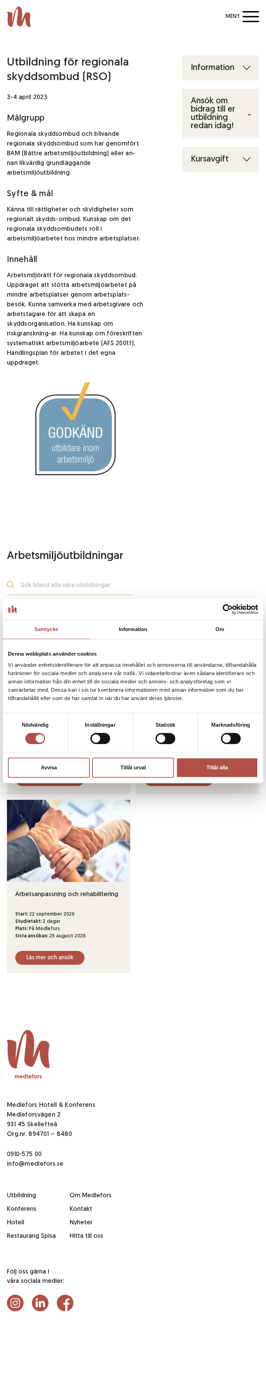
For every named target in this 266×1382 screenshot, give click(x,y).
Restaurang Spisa (31, 1236)
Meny (232, 16)
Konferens (21, 1209)
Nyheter (81, 1223)
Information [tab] (133, 629)
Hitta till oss (86, 1236)
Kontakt (81, 1209)
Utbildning (21, 1196)
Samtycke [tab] (46, 629)
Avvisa (49, 767)
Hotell (15, 1223)
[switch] (100, 738)
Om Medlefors (91, 1196)
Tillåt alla (217, 767)
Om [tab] (219, 629)
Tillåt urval (133, 767)
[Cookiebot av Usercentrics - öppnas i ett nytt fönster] (227, 609)
